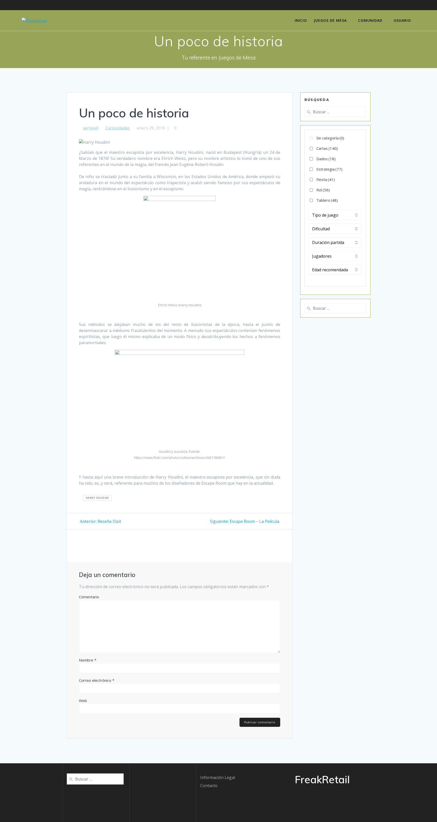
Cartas (327, 148)
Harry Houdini (97, 498)
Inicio (301, 20)
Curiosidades (117, 128)
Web (83, 700)
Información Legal (217, 777)
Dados (326, 158)
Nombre (87, 660)
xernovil (90, 128)
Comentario (89, 596)
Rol (323, 189)
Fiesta (325, 179)
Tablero (327, 200)
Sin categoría (330, 137)
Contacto (208, 785)
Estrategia (329, 169)
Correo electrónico (96, 680)
